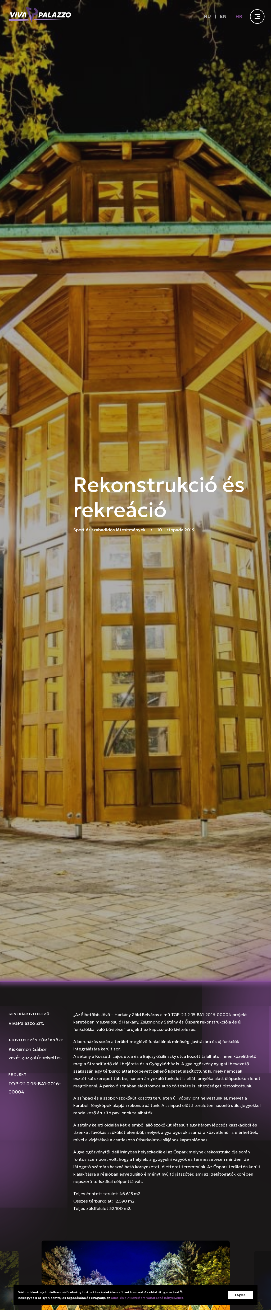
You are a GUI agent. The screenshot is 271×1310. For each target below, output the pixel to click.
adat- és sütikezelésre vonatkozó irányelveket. (147, 1298)
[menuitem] (208, 16)
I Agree (240, 1295)
